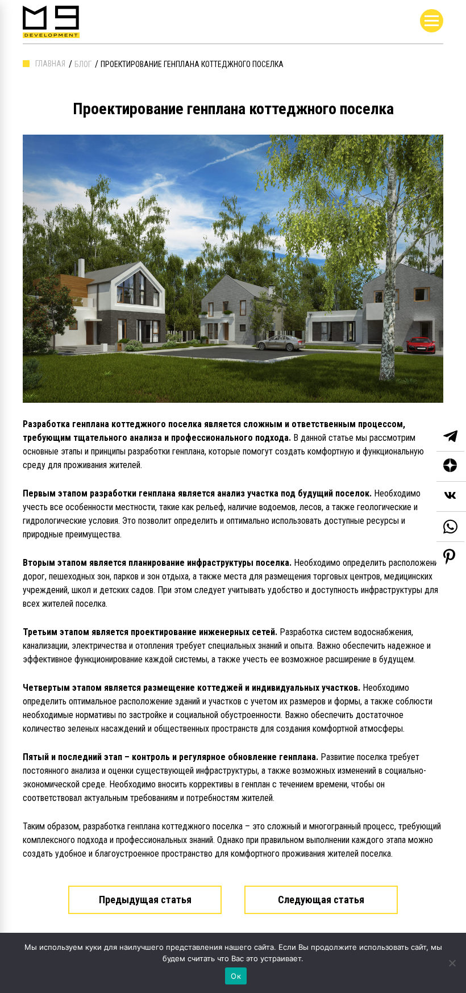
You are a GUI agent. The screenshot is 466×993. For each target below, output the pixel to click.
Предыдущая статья (145, 900)
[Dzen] (451, 467)
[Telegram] (450, 437)
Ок (236, 976)
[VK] (451, 497)
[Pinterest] (449, 556)
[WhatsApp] (450, 527)
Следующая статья (321, 900)
